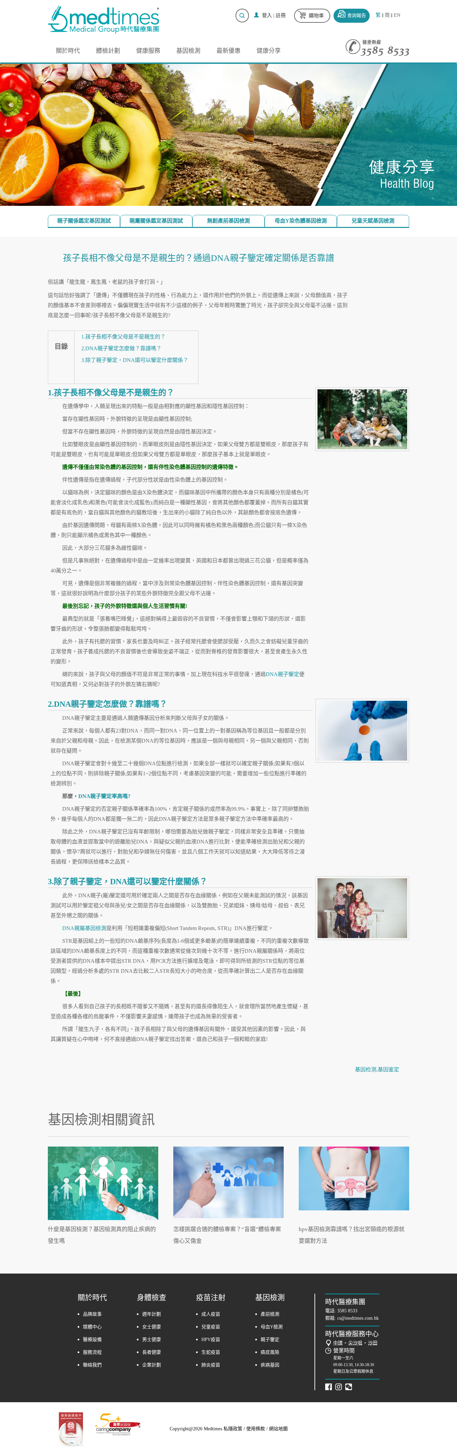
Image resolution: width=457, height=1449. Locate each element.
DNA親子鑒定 (282, 674)
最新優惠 (228, 50)
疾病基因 (270, 1364)
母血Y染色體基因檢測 (301, 221)
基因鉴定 (388, 1069)
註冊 (281, 15)
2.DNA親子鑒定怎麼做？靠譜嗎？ (121, 348)
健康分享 (269, 50)
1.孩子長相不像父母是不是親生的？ (123, 337)
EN (397, 15)
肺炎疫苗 (210, 1364)
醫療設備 (92, 1339)
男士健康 (151, 1339)
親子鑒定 (270, 1339)
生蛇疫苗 (210, 1352)
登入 (267, 15)
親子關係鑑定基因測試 (84, 221)
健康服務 (148, 50)
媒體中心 (92, 1326)
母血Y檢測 (272, 1326)
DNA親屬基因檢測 (84, 928)
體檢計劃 (108, 50)
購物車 (316, 15)
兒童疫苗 (210, 1326)
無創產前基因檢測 (228, 221)
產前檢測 (270, 1314)
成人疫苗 (210, 1314)
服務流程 (92, 1352)
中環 (338, 1342)
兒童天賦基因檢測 (373, 221)
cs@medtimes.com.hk (358, 1318)
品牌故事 (92, 1314)
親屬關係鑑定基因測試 (156, 221)
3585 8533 (347, 1310)
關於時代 (68, 50)
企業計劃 (151, 1364)
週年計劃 (151, 1314)
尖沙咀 (355, 1342)
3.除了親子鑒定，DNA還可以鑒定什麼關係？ (134, 360)
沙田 (372, 1342)
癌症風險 (270, 1352)
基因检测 (365, 1069)
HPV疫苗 (210, 1339)
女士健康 (151, 1326)
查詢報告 (356, 15)
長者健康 (151, 1352)
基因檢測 (188, 50)
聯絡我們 (92, 1364)
